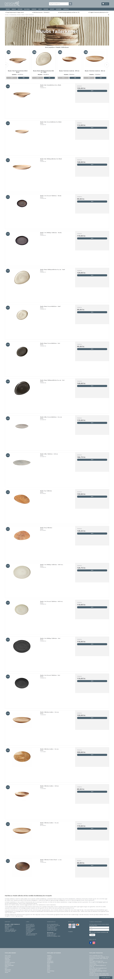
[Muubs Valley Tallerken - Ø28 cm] (22, 469)
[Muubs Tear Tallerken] (22, 506)
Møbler (14, 9)
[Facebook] (90, 943)
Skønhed (34, 9)
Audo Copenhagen (9, 965)
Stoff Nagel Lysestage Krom (96, 961)
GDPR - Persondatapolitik (31, 933)
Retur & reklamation (30, 925)
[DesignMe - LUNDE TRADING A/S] (12, 3)
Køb (23, 77)
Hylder (48, 966)
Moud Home (8, 969)
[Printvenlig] (108, 14)
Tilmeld (92, 935)
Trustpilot (70, 931)
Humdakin (7, 961)
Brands (8, 9)
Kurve (48, 969)
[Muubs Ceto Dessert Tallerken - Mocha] (22, 211)
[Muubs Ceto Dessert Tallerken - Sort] (22, 691)
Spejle (48, 965)
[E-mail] (99, 929)
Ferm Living (8, 955)
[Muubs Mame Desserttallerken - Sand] (22, 322)
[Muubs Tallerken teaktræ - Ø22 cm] (22, 838)
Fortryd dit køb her (30, 924)
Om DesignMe (29, 931)
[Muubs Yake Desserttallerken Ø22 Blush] (22, 137)
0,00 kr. (106, 4)
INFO (12, 77)
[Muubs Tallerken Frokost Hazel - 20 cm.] (22, 875)
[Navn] (99, 927)
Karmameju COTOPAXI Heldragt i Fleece (99, 957)
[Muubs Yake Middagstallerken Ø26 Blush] (22, 174)
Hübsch (6, 966)
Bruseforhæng (50, 971)
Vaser (48, 964)
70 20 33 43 (57, 925)
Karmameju (7, 957)
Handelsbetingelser (30, 926)
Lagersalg (66, 9)
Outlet (52, 9)
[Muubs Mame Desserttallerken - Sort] (22, 359)
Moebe (6, 972)
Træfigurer (49, 957)
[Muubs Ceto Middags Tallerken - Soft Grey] (22, 580)
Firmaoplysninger (30, 930)
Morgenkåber (50, 962)
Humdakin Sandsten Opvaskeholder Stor (99, 975)
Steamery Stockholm (10, 962)
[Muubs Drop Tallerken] (22, 543)
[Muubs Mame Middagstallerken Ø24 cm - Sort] (22, 396)
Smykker (49, 959)
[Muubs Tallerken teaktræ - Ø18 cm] (22, 801)
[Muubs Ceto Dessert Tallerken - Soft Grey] (22, 617)
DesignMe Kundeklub (30, 929)
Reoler (48, 968)
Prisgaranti (28, 932)
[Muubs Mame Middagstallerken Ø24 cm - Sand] (22, 285)
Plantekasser (50, 961)
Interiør (20, 9)
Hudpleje (49, 955)
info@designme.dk (12, 930)
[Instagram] (94, 943)
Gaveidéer (58, 9)
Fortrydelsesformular (30, 934)
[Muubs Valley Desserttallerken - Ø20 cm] (22, 432)
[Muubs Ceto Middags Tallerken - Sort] (22, 654)
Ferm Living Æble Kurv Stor (96, 955)
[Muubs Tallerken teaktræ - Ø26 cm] (22, 727)
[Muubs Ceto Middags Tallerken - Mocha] (22, 248)
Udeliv (40, 9)
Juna (6, 968)
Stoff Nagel (7, 971)
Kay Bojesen (8, 964)
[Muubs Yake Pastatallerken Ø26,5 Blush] (22, 100)
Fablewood (7, 959)
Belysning (27, 9)
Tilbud (48, 972)
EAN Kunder (28, 927)
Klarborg (7, 958)
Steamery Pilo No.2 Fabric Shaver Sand (98, 973)
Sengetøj (49, 958)
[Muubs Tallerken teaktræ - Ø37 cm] (22, 764)
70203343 (12, 929)
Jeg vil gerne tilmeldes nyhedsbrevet (99, 932)
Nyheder (46, 9)
